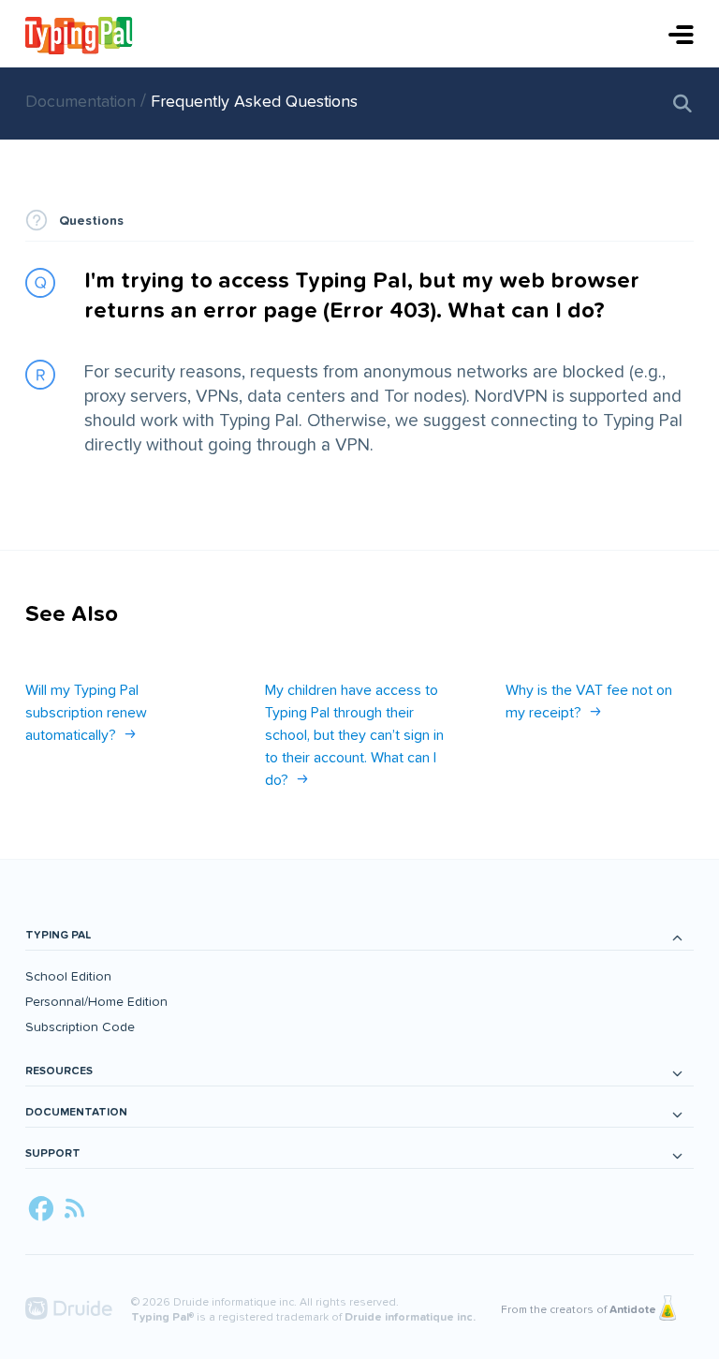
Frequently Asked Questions (254, 101)
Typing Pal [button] (58, 935)
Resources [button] (59, 1071)
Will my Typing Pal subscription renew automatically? (86, 713)
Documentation (82, 101)
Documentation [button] (76, 1112)
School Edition (68, 976)
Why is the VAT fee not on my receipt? (589, 701)
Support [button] (53, 1153)
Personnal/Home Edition (96, 1002)
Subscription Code (80, 1027)
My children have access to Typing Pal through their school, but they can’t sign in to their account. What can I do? (354, 735)
